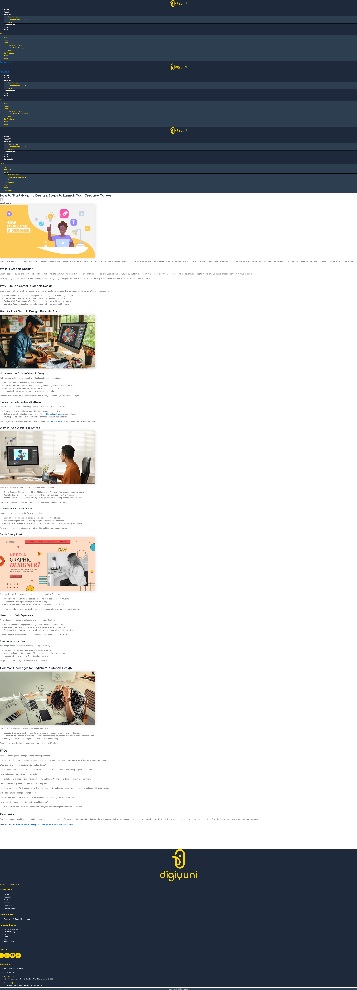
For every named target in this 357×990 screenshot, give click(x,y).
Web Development (15, 17)
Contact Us (8, 159)
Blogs (6, 29)
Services (7, 14)
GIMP (60, 421)
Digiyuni (185, 989)
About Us (8, 139)
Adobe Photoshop (47, 414)
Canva (52, 421)
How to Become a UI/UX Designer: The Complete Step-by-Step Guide (40, 824)
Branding (11, 22)
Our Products (9, 25)
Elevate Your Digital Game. (9, 884)
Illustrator (60, 414)
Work (6, 27)
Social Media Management (18, 19)
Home (6, 9)
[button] (178, 33)
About (6, 12)
